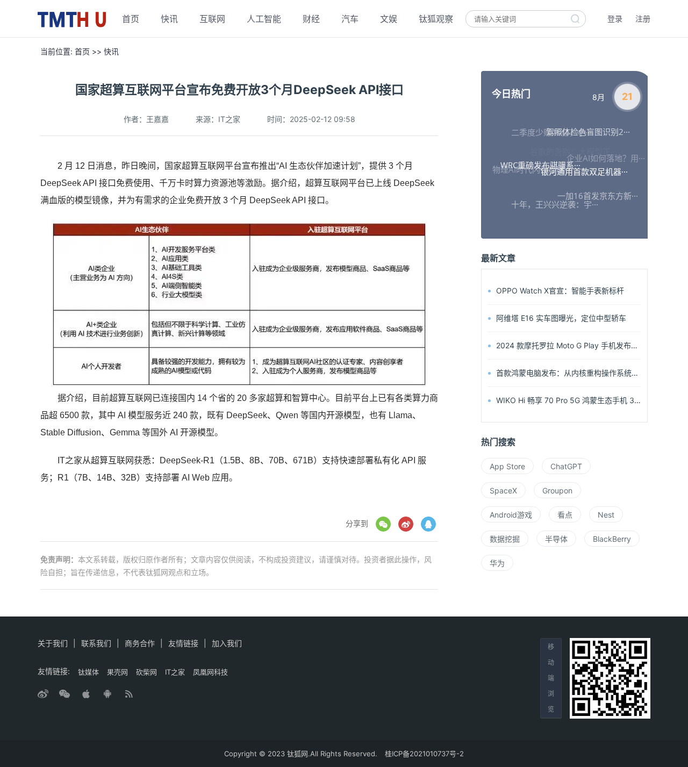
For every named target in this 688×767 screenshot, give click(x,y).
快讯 (169, 18)
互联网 (212, 18)
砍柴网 (146, 672)
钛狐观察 (436, 18)
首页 (130, 18)
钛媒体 (88, 672)
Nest (606, 514)
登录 (614, 18)
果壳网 (117, 672)
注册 (642, 18)
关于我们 (53, 643)
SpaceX (503, 490)
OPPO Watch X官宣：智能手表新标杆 (560, 290)
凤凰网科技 (210, 672)
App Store (507, 466)
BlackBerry (612, 538)
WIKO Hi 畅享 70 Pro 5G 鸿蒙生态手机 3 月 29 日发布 (588, 400)
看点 (564, 514)
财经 (311, 18)
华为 (497, 563)
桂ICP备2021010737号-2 (424, 753)
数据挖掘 (505, 538)
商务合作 (140, 643)
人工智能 (264, 18)
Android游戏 (511, 514)
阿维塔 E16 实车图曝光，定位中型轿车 (561, 317)
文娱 (388, 18)
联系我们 (96, 643)
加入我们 (227, 643)
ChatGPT (566, 466)
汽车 (350, 18)
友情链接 (183, 643)
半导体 (556, 538)
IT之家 (175, 672)
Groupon (557, 490)
